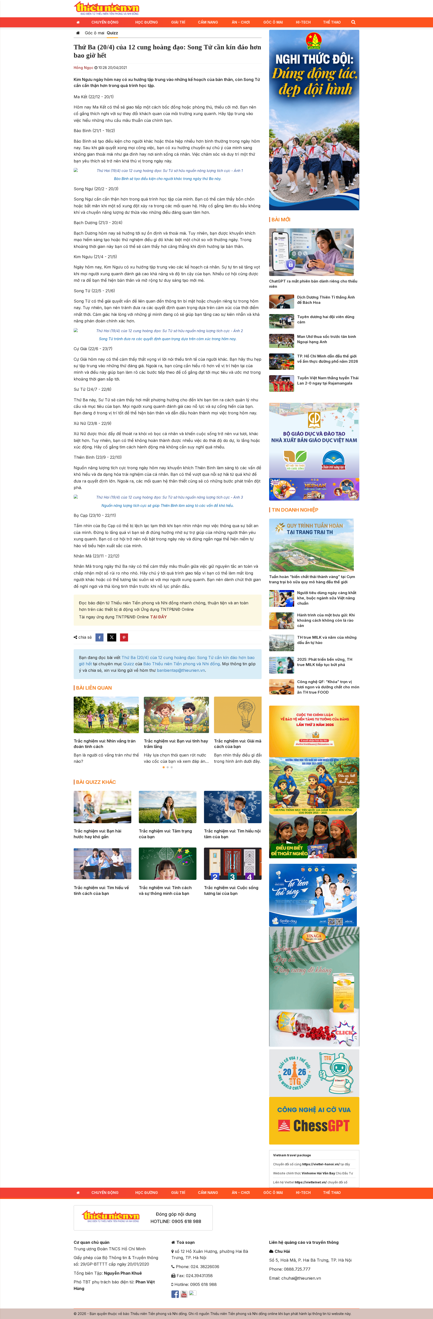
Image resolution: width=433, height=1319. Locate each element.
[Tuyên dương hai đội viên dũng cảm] (281, 320)
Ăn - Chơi (241, 22)
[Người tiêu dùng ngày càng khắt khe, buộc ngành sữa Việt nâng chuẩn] (281, 598)
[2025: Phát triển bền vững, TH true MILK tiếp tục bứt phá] (281, 664)
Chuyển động (105, 22)
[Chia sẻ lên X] (111, 637)
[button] (353, 22)
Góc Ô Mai (273, 22)
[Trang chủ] (78, 33)
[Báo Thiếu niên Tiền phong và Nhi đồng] (106, 8)
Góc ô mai (94, 32)
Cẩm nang (208, 22)
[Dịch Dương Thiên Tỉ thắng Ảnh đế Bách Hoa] (281, 301)
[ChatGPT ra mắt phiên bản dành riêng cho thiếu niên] (311, 251)
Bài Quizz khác (96, 782)
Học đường (146, 22)
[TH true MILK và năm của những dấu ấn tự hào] (281, 642)
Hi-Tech (303, 22)
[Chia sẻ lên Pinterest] (124, 637)
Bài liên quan (94, 688)
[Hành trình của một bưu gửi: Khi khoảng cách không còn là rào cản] (281, 620)
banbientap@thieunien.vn (181, 670)
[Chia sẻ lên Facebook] (99, 637)
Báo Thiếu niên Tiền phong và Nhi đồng (181, 663)
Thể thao (332, 22)
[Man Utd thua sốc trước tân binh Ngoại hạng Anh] (281, 340)
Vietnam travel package (292, 1155)
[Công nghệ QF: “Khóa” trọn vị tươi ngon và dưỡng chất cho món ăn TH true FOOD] (281, 686)
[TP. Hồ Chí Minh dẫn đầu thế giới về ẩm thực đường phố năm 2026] (281, 361)
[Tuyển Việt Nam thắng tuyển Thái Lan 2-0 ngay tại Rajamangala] (281, 383)
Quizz (112, 32)
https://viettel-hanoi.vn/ (321, 1164)
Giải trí (178, 22)
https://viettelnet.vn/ (311, 1182)
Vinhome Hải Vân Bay (318, 1173)
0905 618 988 (186, 1221)
